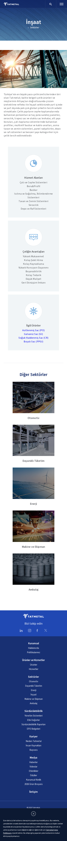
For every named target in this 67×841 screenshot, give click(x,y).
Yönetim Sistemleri (34, 715)
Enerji (33, 690)
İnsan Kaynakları (33, 745)
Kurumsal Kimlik (33, 779)
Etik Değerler (33, 720)
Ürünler (33, 664)
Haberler (33, 762)
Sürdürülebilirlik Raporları (33, 724)
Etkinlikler (33, 771)
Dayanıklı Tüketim (33, 686)
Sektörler (34, 27)
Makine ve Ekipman (33, 699)
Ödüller (33, 775)
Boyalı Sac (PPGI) (33, 341)
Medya (33, 757)
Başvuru (33, 750)
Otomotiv (33, 681)
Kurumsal (33, 643)
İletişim (33, 791)
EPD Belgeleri (33, 729)
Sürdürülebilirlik (33, 711)
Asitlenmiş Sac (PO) (33, 330)
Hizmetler (33, 669)
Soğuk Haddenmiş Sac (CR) (33, 338)
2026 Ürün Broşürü (33, 784)
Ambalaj (33, 703)
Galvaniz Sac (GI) (33, 334)
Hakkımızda (33, 648)
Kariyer (33, 736)
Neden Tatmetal (33, 741)
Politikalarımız (33, 652)
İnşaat (34, 694)
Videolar (33, 766)
